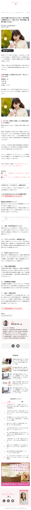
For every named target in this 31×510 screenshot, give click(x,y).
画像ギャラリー (9, 50)
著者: (11, 25)
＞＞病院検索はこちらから (11, 196)
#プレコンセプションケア (7, 315)
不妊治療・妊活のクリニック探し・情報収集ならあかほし (12, 12)
